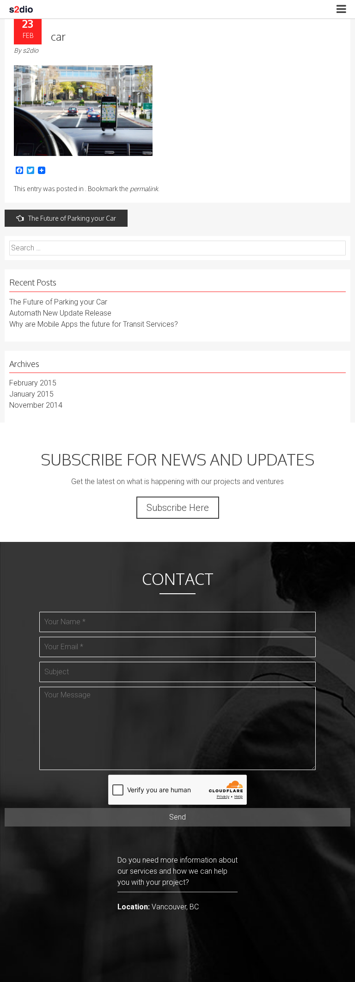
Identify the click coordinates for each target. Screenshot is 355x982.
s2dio (30, 50)
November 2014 (35, 405)
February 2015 (32, 383)
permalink (144, 189)
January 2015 (31, 394)
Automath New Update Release (60, 313)
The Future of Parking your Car (72, 218)
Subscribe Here (178, 507)
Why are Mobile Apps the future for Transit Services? (93, 324)
